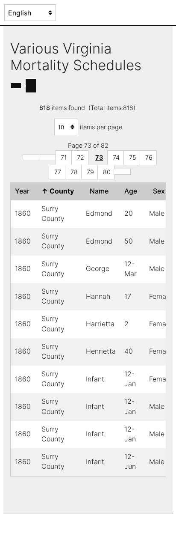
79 (90, 172)
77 (57, 172)
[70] (47, 157)
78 (74, 172)
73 (99, 157)
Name (101, 191)
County (59, 191)
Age (132, 191)
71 (64, 157)
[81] (122, 172)
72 (80, 157)
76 (149, 157)
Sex (160, 191)
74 (116, 157)
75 (132, 157)
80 (107, 172)
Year (24, 191)
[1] (31, 157)
